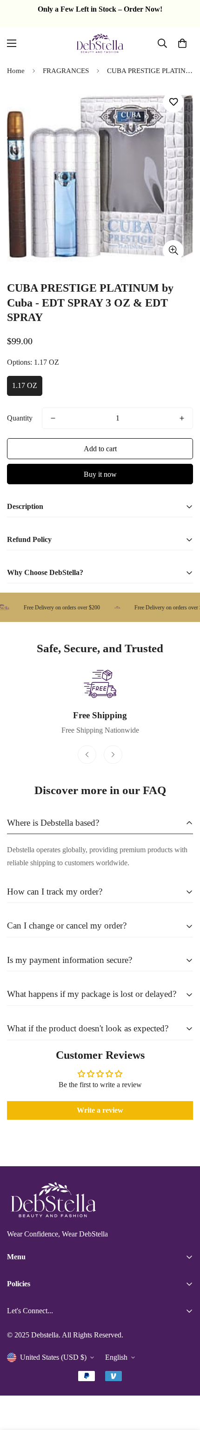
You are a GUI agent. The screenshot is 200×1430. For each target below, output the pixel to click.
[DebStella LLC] (100, 43)
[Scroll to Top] (183, 1380)
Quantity (20, 418)
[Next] (113, 754)
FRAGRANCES (66, 70)
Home (16, 70)
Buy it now (100, 474)
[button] (182, 43)
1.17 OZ (24, 385)
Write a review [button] (100, 1110)
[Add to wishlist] (173, 102)
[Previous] (87, 754)
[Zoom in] (173, 250)
